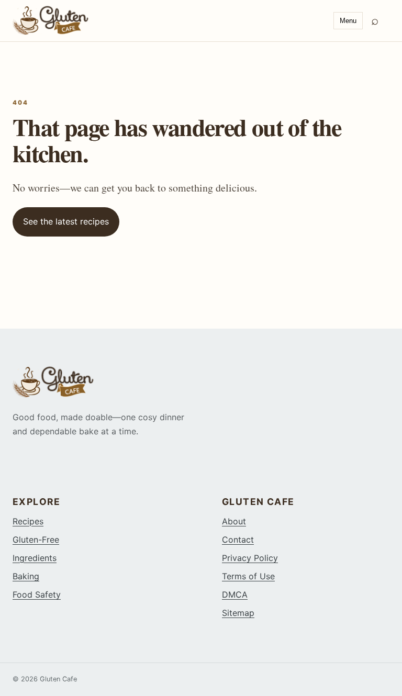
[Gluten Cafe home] (169, 20)
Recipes (28, 521)
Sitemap (238, 613)
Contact (238, 539)
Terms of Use (248, 576)
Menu (348, 21)
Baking (26, 576)
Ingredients (35, 558)
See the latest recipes (66, 221)
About (234, 521)
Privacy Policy (250, 558)
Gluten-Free (36, 539)
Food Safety (37, 594)
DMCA (235, 594)
